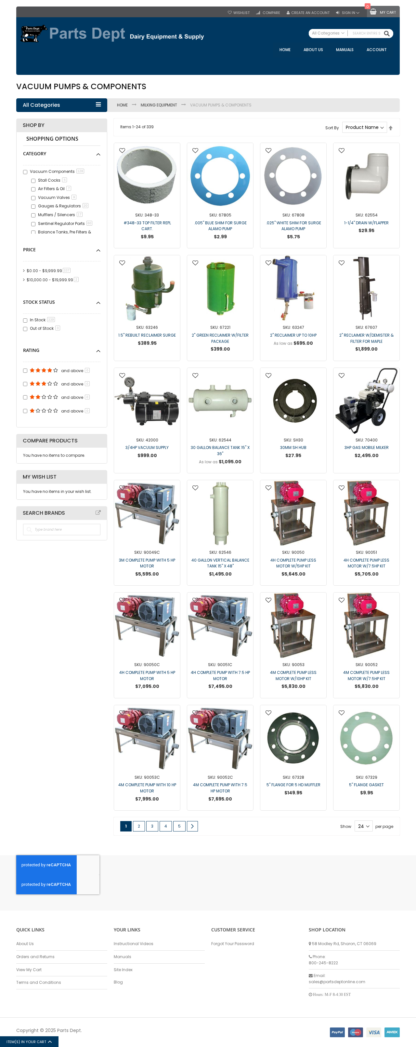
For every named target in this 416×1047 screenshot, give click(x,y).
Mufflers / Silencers (60, 214)
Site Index (123, 969)
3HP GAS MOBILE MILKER (366, 447)
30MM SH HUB (293, 447)
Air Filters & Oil (54, 188)
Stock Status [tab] (39, 302)
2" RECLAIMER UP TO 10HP (293, 335)
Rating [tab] (31, 350)
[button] (122, 151)
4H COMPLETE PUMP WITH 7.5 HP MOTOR (220, 675)
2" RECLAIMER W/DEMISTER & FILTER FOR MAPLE (366, 338)
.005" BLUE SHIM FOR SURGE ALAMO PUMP (220, 226)
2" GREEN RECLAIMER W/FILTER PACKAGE (220, 338)
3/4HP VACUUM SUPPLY (147, 447)
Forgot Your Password (232, 943)
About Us (25, 943)
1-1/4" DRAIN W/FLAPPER (366, 223)
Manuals (122, 956)
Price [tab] (29, 249)
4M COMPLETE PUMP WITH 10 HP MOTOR (147, 788)
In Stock (42, 320)
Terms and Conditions (38, 982)
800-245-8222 (323, 963)
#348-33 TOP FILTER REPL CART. (147, 226)
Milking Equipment (159, 105)
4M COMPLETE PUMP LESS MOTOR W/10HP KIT (293, 675)
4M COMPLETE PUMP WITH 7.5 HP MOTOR (220, 788)
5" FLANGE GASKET (366, 785)
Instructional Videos (133, 943)
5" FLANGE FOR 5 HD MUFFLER (293, 785)
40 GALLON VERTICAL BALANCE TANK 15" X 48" (220, 563)
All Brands (98, 512)
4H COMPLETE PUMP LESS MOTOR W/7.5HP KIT (366, 563)
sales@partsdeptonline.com (337, 981)
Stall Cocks (52, 180)
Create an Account (310, 12)
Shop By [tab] (34, 125)
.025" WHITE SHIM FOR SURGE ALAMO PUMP (293, 226)
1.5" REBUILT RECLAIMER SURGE (147, 335)
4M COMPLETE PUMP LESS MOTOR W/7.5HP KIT (366, 675)
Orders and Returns (35, 956)
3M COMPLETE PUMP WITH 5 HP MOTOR (147, 563)
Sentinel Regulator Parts (64, 223)
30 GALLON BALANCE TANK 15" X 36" (220, 450)
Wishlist (241, 12)
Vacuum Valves (56, 197)
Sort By (332, 127)
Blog (118, 982)
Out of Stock (44, 328)
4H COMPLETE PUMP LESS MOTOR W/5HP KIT (293, 563)
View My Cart (29, 969)
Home (123, 105)
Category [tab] (34, 153)
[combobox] (351, 33)
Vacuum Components (56, 171)
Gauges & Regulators (62, 206)
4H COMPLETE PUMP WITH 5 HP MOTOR (147, 675)
